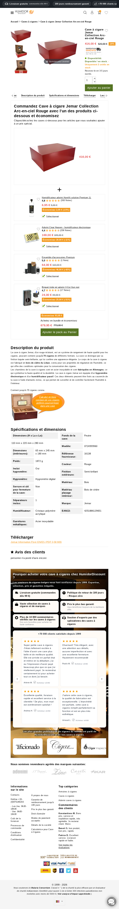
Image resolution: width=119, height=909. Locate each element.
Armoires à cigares (68, 791)
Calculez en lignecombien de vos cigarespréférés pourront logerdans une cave (48, 401)
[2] (50, 201)
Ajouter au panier (99, 87)
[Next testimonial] (102, 679)
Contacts (15, 795)
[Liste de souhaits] (106, 13)
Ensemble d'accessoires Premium (58, 257)
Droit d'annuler (38, 814)
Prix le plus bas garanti (80, 604)
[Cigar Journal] (62, 746)
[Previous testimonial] (17, 679)
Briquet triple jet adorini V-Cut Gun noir (60, 287)
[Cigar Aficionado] (28, 746)
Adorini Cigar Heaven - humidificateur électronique (66, 227)
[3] (53, 201)
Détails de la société (41, 825)
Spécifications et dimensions (64, 95)
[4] (56, 201)
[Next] (106, 95)
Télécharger (90, 95)
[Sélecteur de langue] (59, 901)
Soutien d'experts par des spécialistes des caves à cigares (82, 620)
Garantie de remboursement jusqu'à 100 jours (42, 802)
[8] (55, 230)
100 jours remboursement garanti (72, 4)
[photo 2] (21, 51)
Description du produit (33, 95)
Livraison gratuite (28, 4)
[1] (47, 201)
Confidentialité (18, 839)
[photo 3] (21, 67)
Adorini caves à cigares (70, 800)
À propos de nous (39, 795)
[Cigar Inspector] (96, 746)
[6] (52, 230)
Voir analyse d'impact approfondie (74, 894)
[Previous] (12, 95)
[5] (58, 201)
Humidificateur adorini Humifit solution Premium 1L (66, 197)
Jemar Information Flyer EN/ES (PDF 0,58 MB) (36, 542)
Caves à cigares (66, 796)
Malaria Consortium (40, 888)
